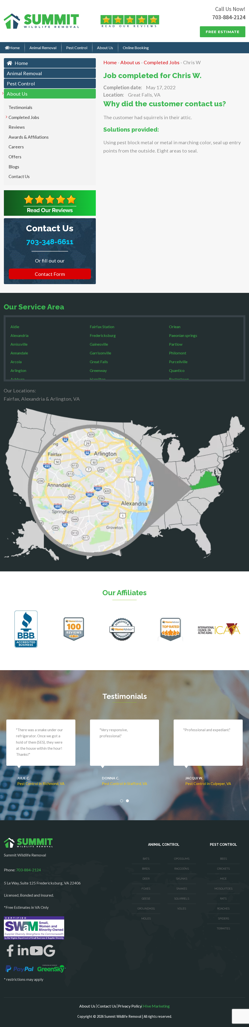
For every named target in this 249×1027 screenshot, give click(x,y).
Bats (146, 858)
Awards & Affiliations (29, 137)
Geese (146, 898)
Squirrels (181, 898)
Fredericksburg (103, 335)
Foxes (146, 888)
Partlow (175, 344)
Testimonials (20, 107)
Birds (146, 868)
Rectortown (179, 379)
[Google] (49, 951)
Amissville (18, 344)
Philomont (177, 353)
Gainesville (99, 344)
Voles (181, 908)
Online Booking (136, 47)
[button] (121, 800)
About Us (105, 47)
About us (130, 62)
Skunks (181, 878)
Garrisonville (100, 353)
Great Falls (99, 361)
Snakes (181, 888)
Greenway (98, 370)
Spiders (223, 918)
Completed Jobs (24, 117)
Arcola (16, 361)
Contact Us (19, 176)
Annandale (19, 353)
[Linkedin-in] (23, 951)
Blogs (14, 166)
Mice (223, 878)
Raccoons (181, 868)
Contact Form (50, 274)
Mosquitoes (223, 888)
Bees (223, 858)
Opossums (181, 858)
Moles (146, 918)
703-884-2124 (228, 17)
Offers (15, 156)
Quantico (177, 370)
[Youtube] (36, 951)
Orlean (174, 326)
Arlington (18, 370)
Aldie (14, 326)
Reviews (17, 127)
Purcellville (178, 361)
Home (14, 47)
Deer (146, 878)
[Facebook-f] (10, 951)
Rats (223, 898)
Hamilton (98, 379)
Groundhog (146, 908)
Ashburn (17, 379)
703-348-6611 (49, 241)
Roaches (223, 908)
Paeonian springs (183, 335)
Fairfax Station (102, 326)
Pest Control (76, 47)
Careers (16, 146)
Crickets (223, 868)
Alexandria (19, 335)
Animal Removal (42, 47)
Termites (223, 928)
